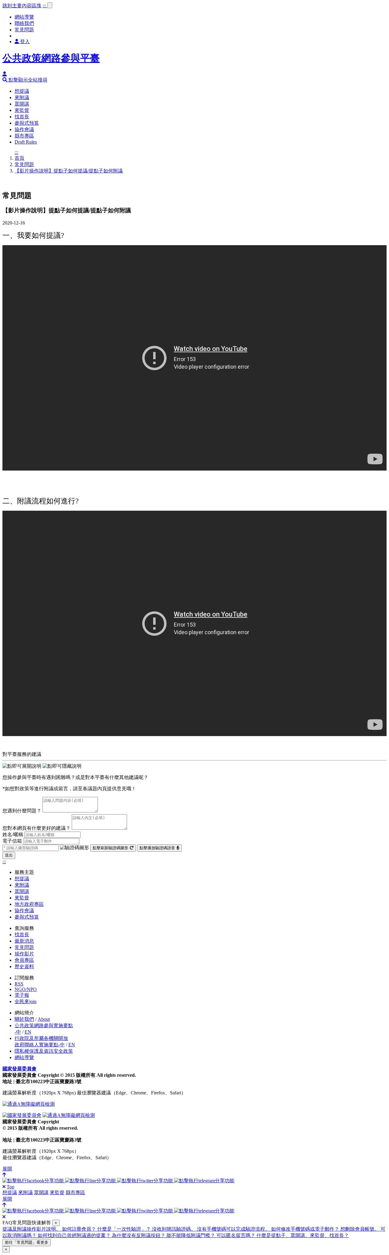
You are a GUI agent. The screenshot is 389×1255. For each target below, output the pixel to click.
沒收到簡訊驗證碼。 (174, 1229)
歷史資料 (24, 966)
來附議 (22, 97)
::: (45, 5)
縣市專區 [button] (75, 1192)
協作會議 (24, 129)
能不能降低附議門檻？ (191, 1235)
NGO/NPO (26, 989)
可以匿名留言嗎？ (236, 1235)
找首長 (22, 116)
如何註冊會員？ (79, 1229)
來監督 (22, 110)
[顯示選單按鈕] (49, 5)
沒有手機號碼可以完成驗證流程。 (234, 1229)
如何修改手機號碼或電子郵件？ (305, 1229)
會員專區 (24, 960)
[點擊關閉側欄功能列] (3, 1186)
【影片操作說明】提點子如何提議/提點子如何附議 (69, 170)
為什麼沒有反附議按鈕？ (139, 1235)
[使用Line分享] (91, 1180)
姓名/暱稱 (12, 834)
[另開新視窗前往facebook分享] (33, 1180)
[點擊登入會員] (4, 74)
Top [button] (10, 1186)
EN (28, 1031)
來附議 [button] (25, 1192)
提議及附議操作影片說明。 (32, 1229)
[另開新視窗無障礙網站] (28, 1104)
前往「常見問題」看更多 (26, 1242)
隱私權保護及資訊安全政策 (44, 1051)
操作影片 (24, 953)
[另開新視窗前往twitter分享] (145, 1180)
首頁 (19, 158)
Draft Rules (26, 141)
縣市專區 (24, 135)
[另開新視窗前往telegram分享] (204, 1180)
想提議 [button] (9, 1192)
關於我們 (24, 1019)
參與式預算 (27, 123)
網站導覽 (24, 16)
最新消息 (24, 941)
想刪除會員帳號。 (360, 1229)
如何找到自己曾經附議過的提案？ (75, 1235)
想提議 (22, 91)
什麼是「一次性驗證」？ (124, 1229)
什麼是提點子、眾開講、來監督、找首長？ (302, 1235)
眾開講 (22, 103)
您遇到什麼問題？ (21, 810)
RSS (19, 983)
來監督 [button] (57, 1192)
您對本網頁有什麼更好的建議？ (36, 828)
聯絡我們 (24, 23)
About (44, 1019)
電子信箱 (12, 840)
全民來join (25, 1001)
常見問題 (24, 29)
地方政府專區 (29, 904)
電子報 (22, 995)
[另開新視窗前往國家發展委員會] (21, 1115)
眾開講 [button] (41, 1192)
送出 (9, 855)
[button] (24, 79)
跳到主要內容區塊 (21, 5)
